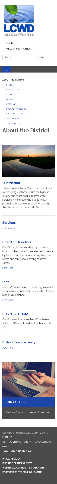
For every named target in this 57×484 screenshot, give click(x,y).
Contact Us (12, 43)
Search (43, 57)
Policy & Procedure (16, 109)
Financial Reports (15, 114)
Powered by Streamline (17, 472)
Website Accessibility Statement (23, 467)
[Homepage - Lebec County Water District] (28, 20)
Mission (10, 85)
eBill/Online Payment (19, 48)
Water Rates (12, 118)
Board (9, 99)
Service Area (12, 90)
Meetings (11, 104)
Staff (9, 94)
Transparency (13, 123)
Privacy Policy (11, 458)
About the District (13, 80)
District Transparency (17, 463)
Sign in (38, 472)
